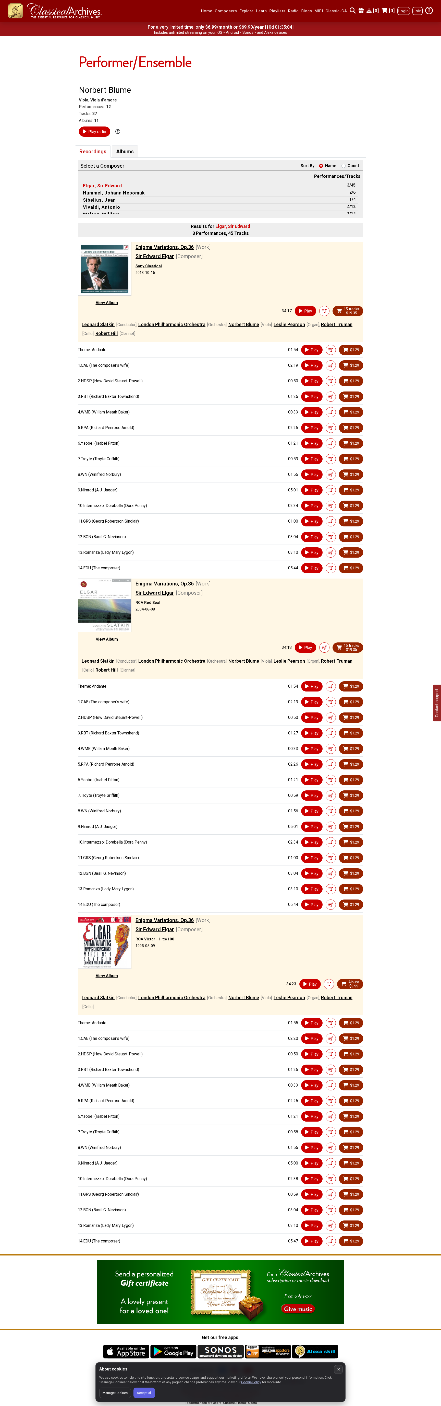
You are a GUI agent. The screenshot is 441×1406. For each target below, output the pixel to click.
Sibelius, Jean (99, 200)
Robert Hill (106, 333)
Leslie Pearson (289, 324)
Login (403, 11)
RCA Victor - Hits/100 (155, 939)
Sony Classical (149, 266)
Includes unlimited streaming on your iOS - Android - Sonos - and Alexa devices (220, 32)
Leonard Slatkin (98, 324)
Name (330, 165)
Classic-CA (336, 11)
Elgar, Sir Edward (102, 185)
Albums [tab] (125, 151)
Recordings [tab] (92, 151)
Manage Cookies (115, 1393)
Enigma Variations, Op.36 (165, 247)
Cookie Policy (251, 1382)
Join (417, 11)
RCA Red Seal (148, 602)
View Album (107, 302)
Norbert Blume (243, 324)
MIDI (319, 11)
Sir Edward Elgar (155, 256)
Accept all (144, 1393)
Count (353, 165)
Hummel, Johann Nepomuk (114, 192)
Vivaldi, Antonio (101, 207)
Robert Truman (336, 324)
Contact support (436, 703)
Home (206, 11)
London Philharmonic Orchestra (171, 324)
